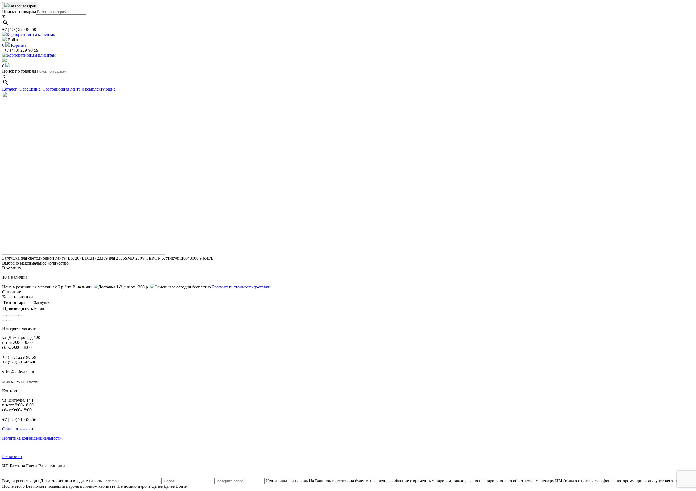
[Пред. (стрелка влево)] (4, 320)
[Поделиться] (10, 315)
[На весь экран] (15, 315)
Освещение (30, 89)
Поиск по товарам (19, 11)
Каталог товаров (22, 6)
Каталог (9, 89)
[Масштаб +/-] (20, 315)
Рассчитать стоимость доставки (241, 287)
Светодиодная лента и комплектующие (79, 89)
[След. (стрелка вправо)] (10, 320)
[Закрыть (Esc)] (4, 315)
